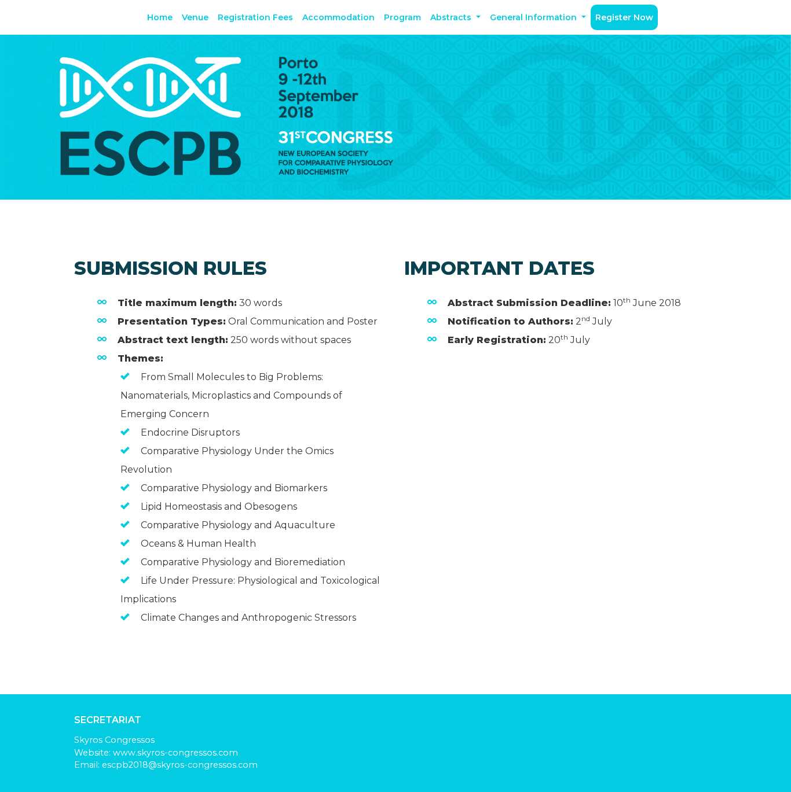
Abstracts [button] (452, 17)
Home (160, 17)
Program (402, 17)
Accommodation (338, 17)
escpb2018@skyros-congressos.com (180, 765)
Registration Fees (255, 17)
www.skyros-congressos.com (175, 752)
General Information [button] (534, 17)
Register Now (624, 17)
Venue (195, 17)
